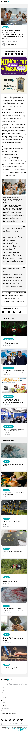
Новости (8, 6)
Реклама (3, 705)
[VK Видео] (9, 54)
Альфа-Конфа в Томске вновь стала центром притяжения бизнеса (12, 342)
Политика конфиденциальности (9, 713)
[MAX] (22, 54)
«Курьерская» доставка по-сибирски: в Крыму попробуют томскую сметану (13, 371)
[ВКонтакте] (6, 54)
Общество (14, 6)
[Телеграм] (12, 54)
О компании (4, 702)
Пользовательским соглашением (11, 730)
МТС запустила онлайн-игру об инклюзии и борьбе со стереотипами (13, 668)
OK (22, 730)
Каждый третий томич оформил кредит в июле (13, 464)
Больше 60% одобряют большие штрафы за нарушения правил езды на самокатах (13, 523)
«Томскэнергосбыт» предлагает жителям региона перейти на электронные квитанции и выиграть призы (12, 400)
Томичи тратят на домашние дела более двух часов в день (14, 493)
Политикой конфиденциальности (18, 728)
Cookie (8, 727)
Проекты (3, 697)
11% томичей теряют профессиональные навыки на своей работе (13, 638)
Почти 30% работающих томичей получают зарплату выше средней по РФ (14, 609)
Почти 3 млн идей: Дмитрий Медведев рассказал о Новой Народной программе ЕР (13, 431)
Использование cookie (7, 716)
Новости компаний (8, 339)
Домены (3, 700)
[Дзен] (19, 54)
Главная (3, 6)
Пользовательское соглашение (9, 710)
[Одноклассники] (16, 54)
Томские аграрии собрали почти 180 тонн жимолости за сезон (13, 580)
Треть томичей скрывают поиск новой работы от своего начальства (13, 552)
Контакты (3, 695)
